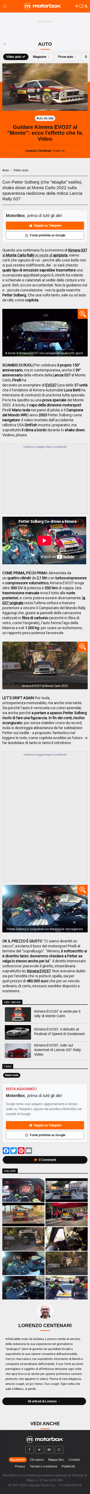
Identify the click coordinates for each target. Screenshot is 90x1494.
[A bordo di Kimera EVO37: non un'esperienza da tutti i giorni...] (45, 332)
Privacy (20, 1466)
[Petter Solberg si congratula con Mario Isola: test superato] (45, 908)
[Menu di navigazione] (5, 6)
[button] (29, 1449)
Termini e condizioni (43, 1466)
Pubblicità (68, 1466)
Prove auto (65, 57)
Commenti (47, 1160)
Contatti (74, 1460)
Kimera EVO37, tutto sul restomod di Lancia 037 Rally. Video (58, 1049)
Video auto (13, 57)
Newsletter (17, 1460)
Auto (5, 170)
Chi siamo (37, 1460)
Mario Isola (11, 1075)
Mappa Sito (56, 1460)
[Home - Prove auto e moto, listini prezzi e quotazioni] (43, 6)
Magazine (39, 57)
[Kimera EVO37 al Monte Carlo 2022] (45, 665)
